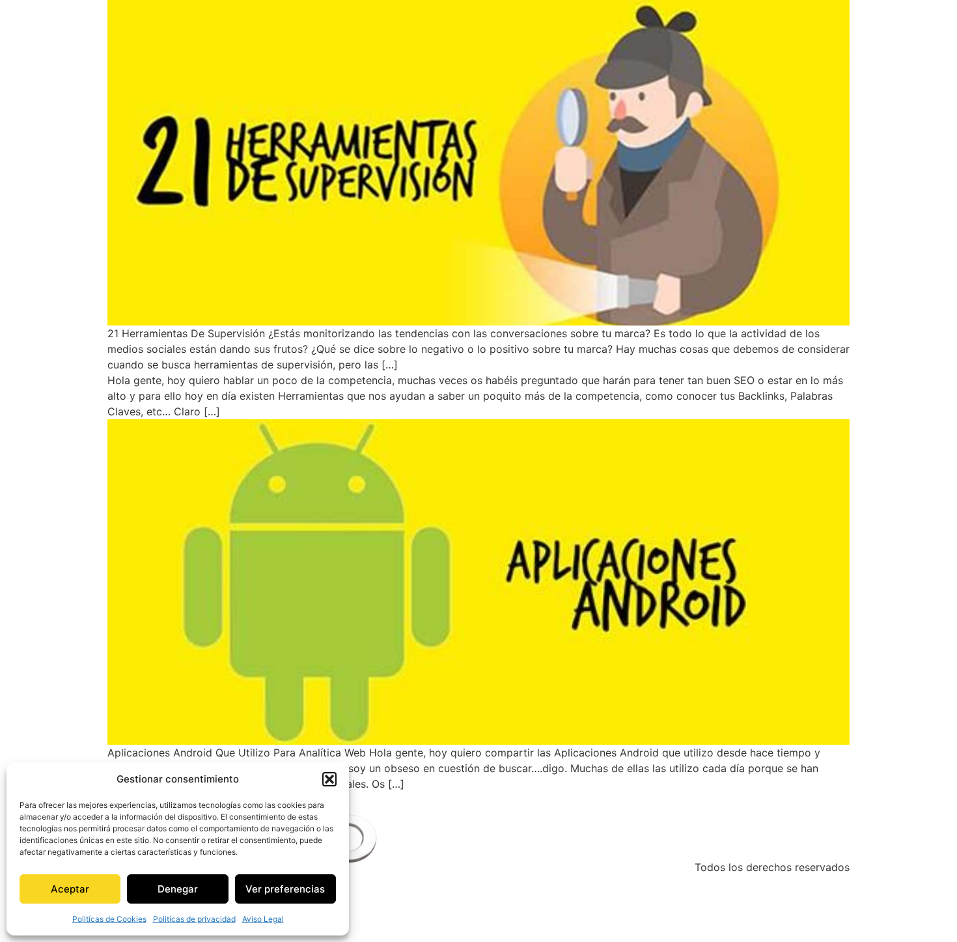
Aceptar (70, 889)
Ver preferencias (285, 889)
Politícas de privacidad (194, 919)
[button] (329, 779)
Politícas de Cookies (109, 919)
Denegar (178, 889)
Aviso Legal (263, 919)
